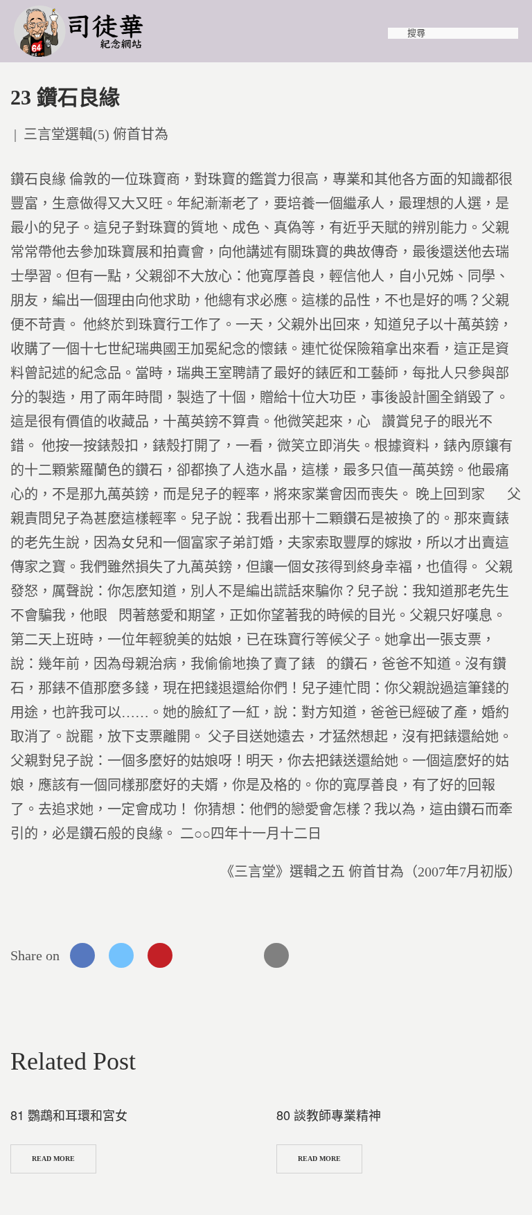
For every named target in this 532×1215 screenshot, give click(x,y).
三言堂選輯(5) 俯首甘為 (96, 134)
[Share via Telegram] (237, 955)
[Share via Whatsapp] (198, 955)
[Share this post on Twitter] (121, 955)
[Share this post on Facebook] (82, 955)
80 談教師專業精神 (328, 1115)
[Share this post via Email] (276, 955)
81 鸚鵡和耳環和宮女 (68, 1115)
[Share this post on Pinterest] (160, 955)
